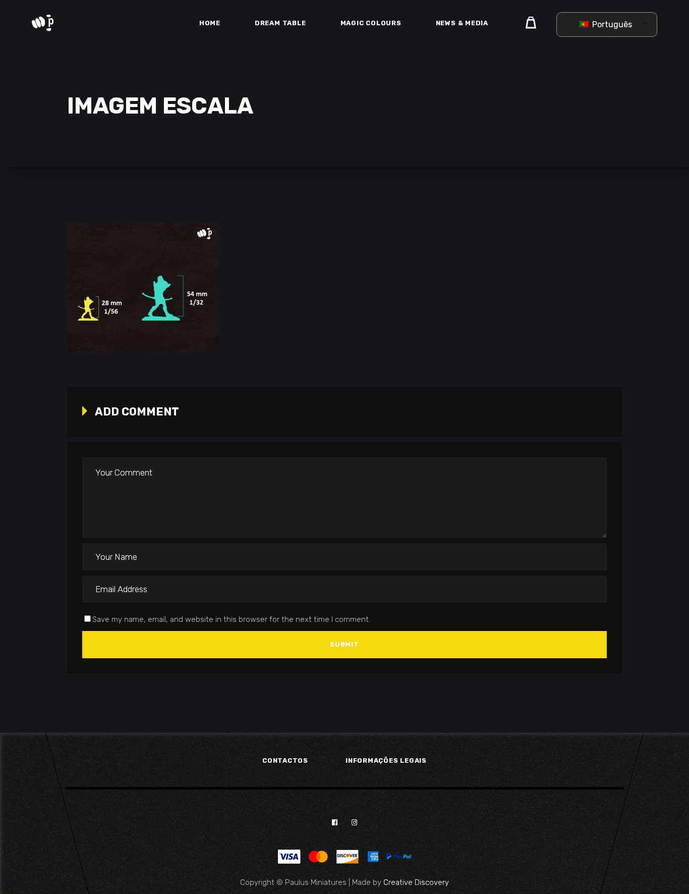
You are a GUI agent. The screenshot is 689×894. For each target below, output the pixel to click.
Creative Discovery (416, 882)
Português (611, 24)
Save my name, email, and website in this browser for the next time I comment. (231, 619)
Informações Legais (386, 760)
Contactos (285, 760)
